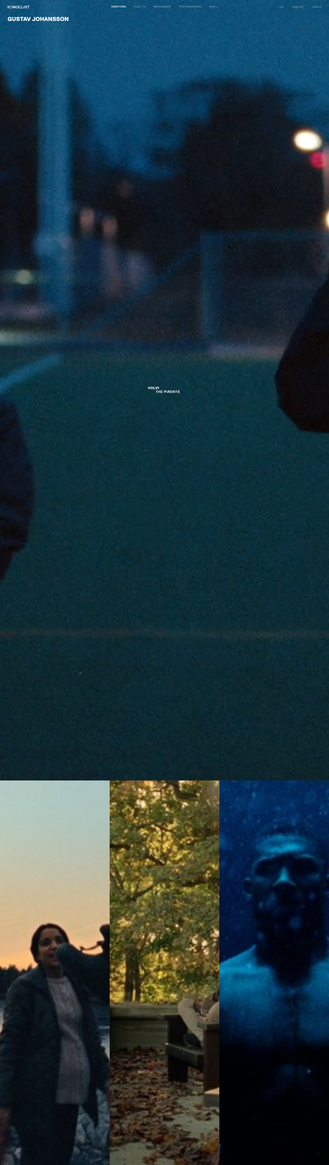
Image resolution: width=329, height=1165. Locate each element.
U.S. (281, 7)
